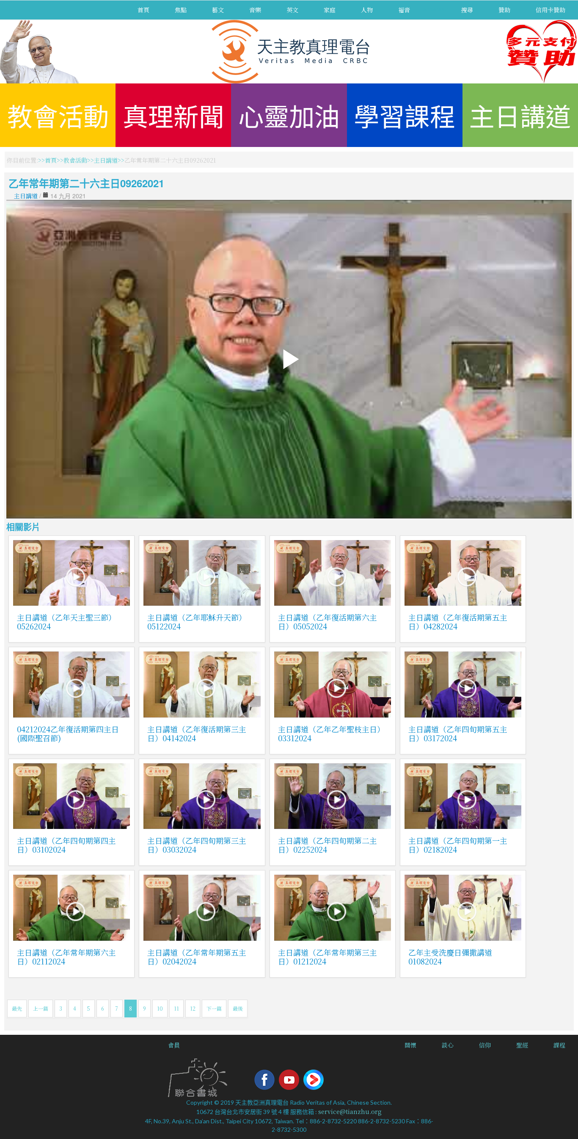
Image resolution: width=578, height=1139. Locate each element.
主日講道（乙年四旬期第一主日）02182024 (457, 845)
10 (160, 1008)
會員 (174, 1045)
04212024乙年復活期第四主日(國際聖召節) (68, 733)
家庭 (330, 10)
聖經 (522, 1045)
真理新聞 (173, 115)
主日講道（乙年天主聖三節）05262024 (66, 622)
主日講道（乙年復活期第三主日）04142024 (196, 733)
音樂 (255, 10)
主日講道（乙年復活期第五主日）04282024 (457, 622)
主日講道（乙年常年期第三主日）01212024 (327, 957)
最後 (238, 1008)
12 (192, 1008)
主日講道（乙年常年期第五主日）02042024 (196, 957)
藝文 (218, 10)
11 (176, 1008)
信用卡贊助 (550, 10)
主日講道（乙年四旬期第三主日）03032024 (196, 845)
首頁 (143, 10)
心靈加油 (289, 115)
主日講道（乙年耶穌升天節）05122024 (196, 622)
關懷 (410, 1045)
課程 (559, 1045)
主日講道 (520, 115)
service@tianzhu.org (350, 1111)
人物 (367, 10)
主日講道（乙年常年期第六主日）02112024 (66, 957)
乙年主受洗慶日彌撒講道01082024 (450, 957)
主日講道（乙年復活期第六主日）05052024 (327, 622)
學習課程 (404, 115)
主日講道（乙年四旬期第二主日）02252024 (327, 845)
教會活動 (58, 115)
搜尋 (467, 10)
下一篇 (214, 1008)
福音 (404, 10)
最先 (17, 1008)
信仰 (485, 1045)
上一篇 (40, 1008)
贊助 (504, 10)
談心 (448, 1045)
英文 (292, 10)
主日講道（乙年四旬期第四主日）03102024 (66, 845)
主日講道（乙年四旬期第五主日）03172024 (457, 733)
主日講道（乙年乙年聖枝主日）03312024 (331, 733)
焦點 (181, 10)
